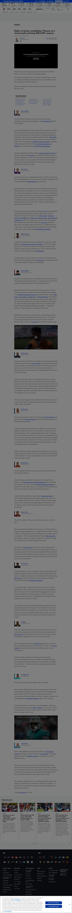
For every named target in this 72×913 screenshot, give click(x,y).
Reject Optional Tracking (53, 902)
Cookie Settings (8, 911)
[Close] (69, 904)
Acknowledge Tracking (54, 906)
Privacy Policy (18, 900)
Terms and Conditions (15, 899)
